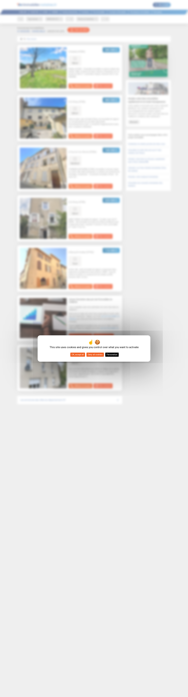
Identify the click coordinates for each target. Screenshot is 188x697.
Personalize (112, 354)
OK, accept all (78, 354)
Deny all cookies (95, 354)
